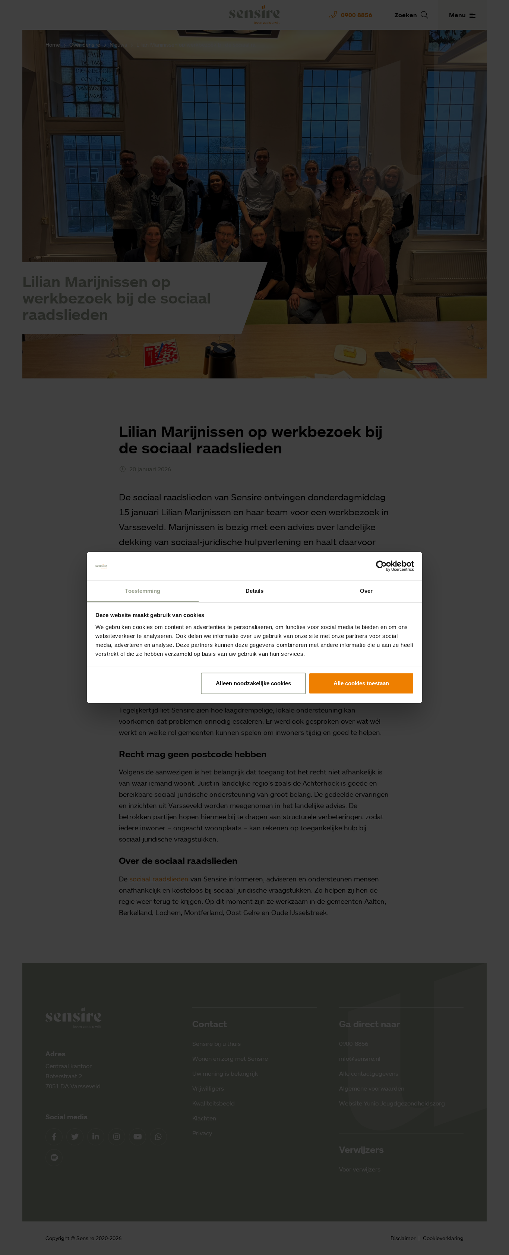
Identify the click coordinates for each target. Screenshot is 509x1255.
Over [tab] (366, 591)
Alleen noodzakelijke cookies (253, 683)
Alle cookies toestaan (361, 683)
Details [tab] (255, 591)
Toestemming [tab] (142, 591)
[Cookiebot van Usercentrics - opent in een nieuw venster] (381, 566)
